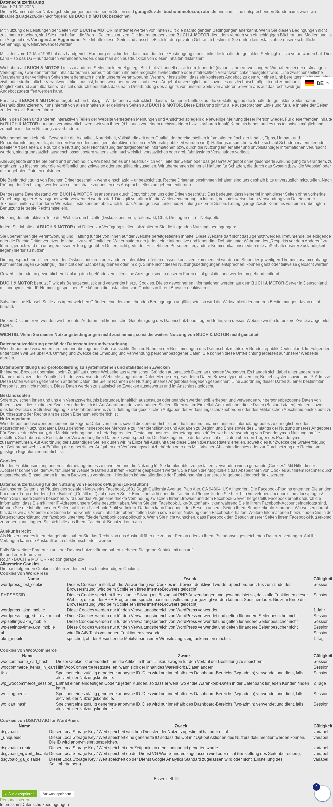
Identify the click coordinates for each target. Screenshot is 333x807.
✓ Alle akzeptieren (19, 794)
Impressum (10, 804)
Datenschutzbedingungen (45, 804)
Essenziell (164, 779)
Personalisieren (14, 800)
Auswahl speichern (57, 794)
